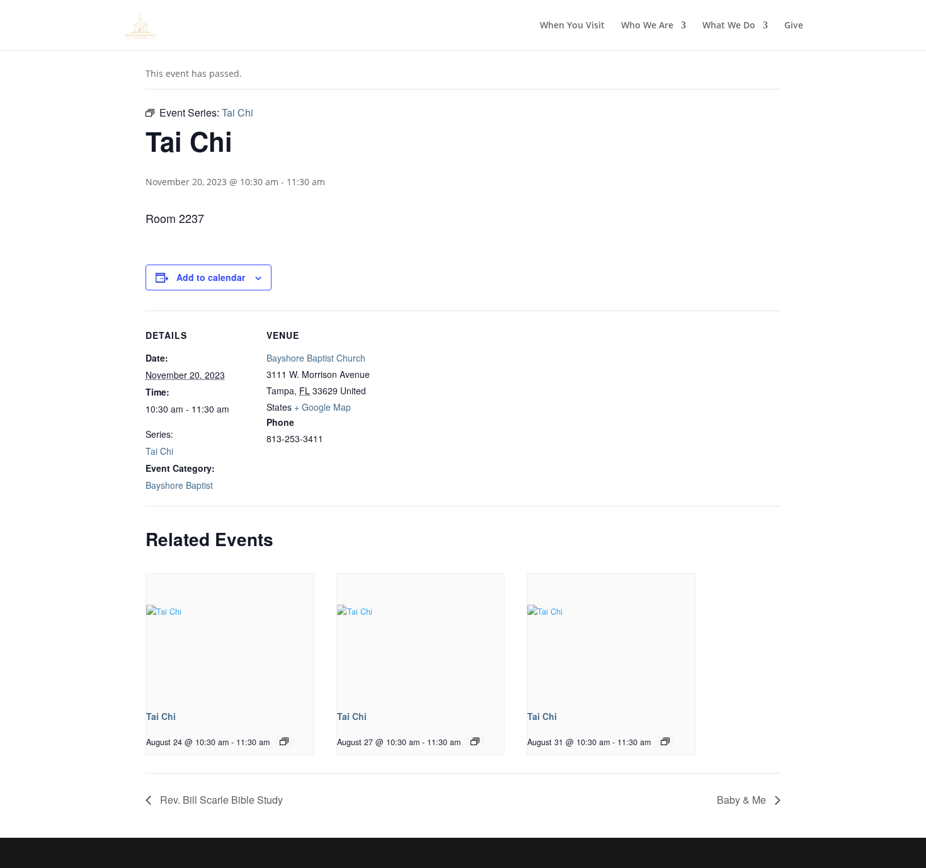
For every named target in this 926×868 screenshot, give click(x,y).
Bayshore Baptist (179, 485)
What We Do (728, 26)
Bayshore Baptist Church (315, 357)
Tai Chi (159, 451)
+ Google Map (322, 407)
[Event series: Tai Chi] (284, 741)
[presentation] (230, 636)
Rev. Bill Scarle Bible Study (220, 799)
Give (793, 26)
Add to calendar (210, 277)
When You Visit (572, 26)
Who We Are (647, 26)
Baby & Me (743, 799)
